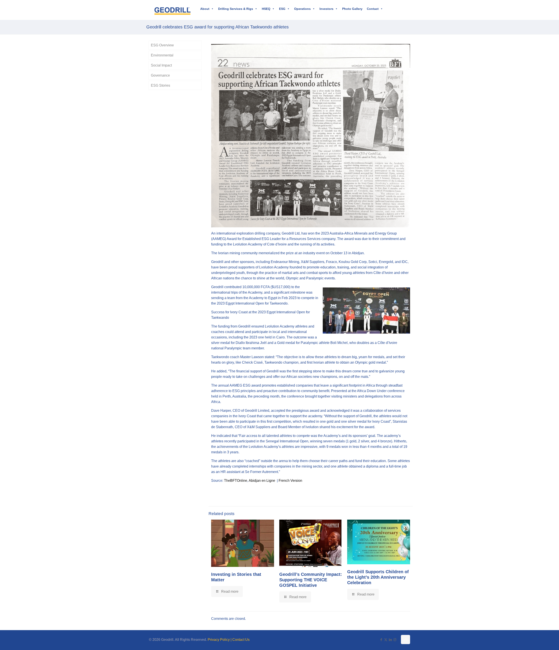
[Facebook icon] (381, 639)
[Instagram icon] (395, 639)
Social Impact (161, 65)
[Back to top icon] (405, 639)
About (204, 9)
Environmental (162, 55)
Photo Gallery (352, 9)
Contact (373, 9)
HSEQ (266, 9)
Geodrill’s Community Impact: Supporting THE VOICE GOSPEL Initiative (310, 580)
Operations (302, 9)
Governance (160, 75)
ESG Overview (162, 45)
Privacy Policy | (220, 639)
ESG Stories (160, 85)
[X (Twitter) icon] (385, 639)
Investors (326, 9)
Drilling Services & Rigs (235, 9)
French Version (290, 480)
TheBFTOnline (235, 480)
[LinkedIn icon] (390, 639)
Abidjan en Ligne (262, 480)
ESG (282, 9)
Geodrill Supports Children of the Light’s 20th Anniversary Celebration (378, 577)
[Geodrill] (172, 10)
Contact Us (241, 639)
